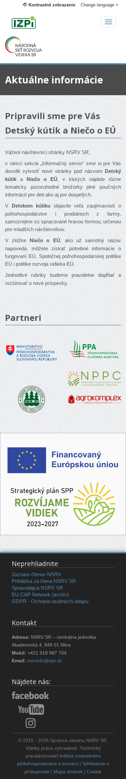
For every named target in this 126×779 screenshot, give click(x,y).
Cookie (94, 771)
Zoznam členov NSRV (36, 574)
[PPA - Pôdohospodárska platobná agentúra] (94, 348)
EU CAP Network (31, 594)
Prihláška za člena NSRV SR (44, 581)
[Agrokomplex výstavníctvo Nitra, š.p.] (94, 394)
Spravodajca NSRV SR (37, 588)
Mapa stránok (68, 771)
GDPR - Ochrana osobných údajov (50, 601)
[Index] (63, 23)
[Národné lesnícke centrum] (31, 399)
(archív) (60, 594)
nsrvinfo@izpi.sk (44, 660)
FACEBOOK (31, 696)
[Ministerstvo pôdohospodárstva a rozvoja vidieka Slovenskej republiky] (31, 348)
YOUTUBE (31, 709)
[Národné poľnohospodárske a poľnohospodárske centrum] (94, 373)
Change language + (99, 4)
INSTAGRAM (31, 723)
